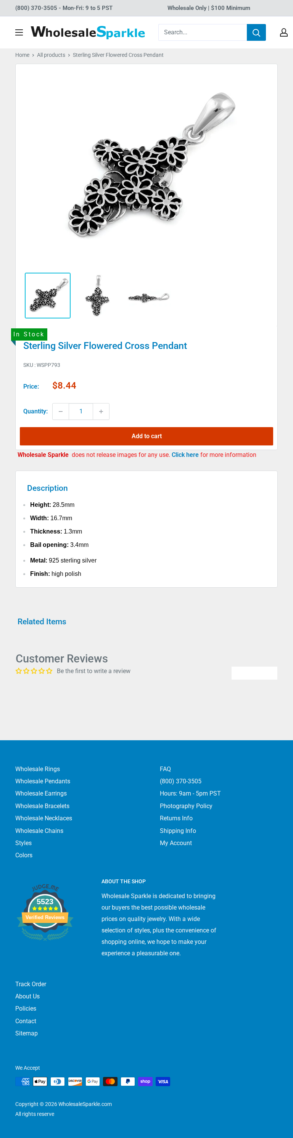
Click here (186, 454)
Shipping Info (178, 830)
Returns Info (176, 818)
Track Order (30, 984)
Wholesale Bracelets (42, 806)
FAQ (165, 769)
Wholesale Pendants (42, 781)
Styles (23, 843)
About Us (27, 996)
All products (51, 55)
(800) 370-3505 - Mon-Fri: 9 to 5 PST (64, 8)
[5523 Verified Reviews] (45, 953)
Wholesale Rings (37, 769)
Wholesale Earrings (41, 793)
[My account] (284, 32)
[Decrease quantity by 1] (61, 411)
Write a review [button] (254, 673)
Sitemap (26, 1033)
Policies (25, 1008)
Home (22, 55)
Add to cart (147, 436)
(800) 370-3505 (180, 781)
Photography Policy (186, 806)
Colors (23, 855)
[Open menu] (19, 32)
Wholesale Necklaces (43, 818)
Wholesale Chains (39, 830)
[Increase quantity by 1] (101, 411)
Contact (25, 1021)
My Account (176, 843)
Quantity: (35, 411)
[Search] (256, 32)
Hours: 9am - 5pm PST (190, 793)
